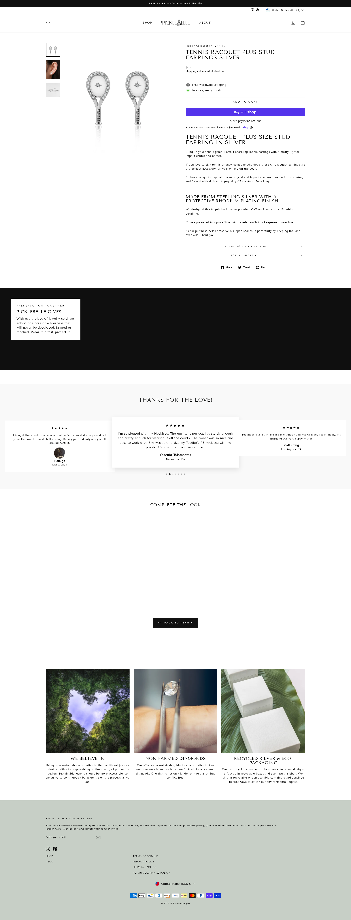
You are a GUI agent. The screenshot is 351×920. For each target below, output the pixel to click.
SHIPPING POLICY (144, 867)
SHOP (147, 22)
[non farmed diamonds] (176, 711)
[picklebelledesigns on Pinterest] (55, 849)
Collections (203, 45)
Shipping (191, 71)
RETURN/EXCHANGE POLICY (151, 872)
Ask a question (245, 255)
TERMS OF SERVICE (145, 856)
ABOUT (205, 22)
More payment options (245, 121)
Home (189, 45)
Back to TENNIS (178, 622)
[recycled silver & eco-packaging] (263, 711)
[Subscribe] (98, 837)
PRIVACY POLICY (143, 861)
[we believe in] (88, 711)
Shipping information (245, 246)
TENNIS (218, 45)
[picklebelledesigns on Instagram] (48, 849)
